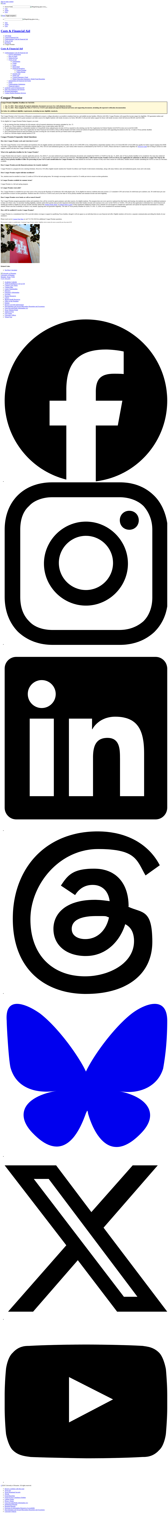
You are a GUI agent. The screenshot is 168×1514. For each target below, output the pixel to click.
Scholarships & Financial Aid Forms (20, 81)
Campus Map (9, 287)
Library (7, 298)
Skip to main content (7, 1)
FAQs (10, 82)
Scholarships (16, 61)
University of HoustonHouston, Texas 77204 (8, 276)
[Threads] (86, 993)
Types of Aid (9, 41)
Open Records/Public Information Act (16, 308)
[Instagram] (86, 644)
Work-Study (16, 67)
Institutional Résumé (11, 1504)
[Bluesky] (86, 1156)
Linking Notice (9, 1499)
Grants (14, 63)
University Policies (10, 1511)
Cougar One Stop (18, 219)
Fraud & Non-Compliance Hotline (15, 1497)
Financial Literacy (14, 86)
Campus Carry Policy (11, 285)
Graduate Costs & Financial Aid (14, 88)
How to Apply (13, 56)
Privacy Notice (9, 1501)
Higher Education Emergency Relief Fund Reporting (28, 79)
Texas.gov (8, 1490)
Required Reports (10, 1506)
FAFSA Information (15, 54)
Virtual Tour (8, 317)
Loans (14, 65)
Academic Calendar (11, 282)
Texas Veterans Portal (11, 310)
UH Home (8, 36)
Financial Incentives (18, 68)
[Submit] (46, 7)
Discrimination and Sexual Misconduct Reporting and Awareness (25, 306)
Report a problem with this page (14, 1489)
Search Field (8, 7)
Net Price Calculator (11, 270)
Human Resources (10, 296)
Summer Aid (16, 74)
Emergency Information (12, 292)
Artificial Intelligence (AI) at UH (15, 284)
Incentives (8, 43)
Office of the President (11, 301)
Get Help (7, 294)
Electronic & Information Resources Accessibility (20, 1508)
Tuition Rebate (20, 72)
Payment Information (11, 91)
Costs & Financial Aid (15, 31)
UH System (8, 313)
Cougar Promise (21, 70)
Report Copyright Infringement (14, 305)
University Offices (10, 315)
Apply (7, 10)
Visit (6, 9)
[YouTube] (86, 1482)
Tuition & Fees (13, 58)
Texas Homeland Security (13, 1492)
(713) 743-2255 (5, 278)
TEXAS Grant (142, 146)
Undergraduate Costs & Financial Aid (16, 39)
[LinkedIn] (86, 830)
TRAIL (7, 1494)
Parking (7, 303)
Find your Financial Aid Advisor (15, 89)
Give (6, 12)
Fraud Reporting (10, 1496)
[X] (86, 1319)
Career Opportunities (11, 289)
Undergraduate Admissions (17, 84)
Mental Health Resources (12, 299)
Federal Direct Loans (65, 204)
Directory (7, 291)
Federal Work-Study (51, 204)
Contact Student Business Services (15, 93)
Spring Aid (15, 75)
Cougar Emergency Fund (20, 77)
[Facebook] (86, 481)
